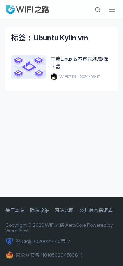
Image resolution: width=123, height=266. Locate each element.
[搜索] (98, 9)
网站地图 (64, 210)
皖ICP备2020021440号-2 (43, 241)
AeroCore (75, 225)
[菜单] (112, 9)
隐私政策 (39, 210)
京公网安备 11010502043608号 (49, 255)
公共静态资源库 (96, 210)
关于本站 (15, 210)
